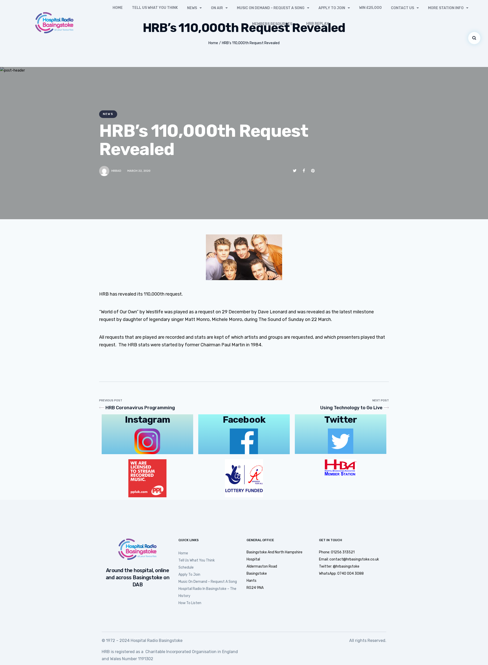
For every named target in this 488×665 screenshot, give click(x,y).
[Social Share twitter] (295, 170)
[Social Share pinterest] (313, 170)
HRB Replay (317, 24)
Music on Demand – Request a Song (270, 8)
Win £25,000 (370, 8)
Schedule (186, 567)
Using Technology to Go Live (351, 408)
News (192, 8)
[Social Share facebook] (304, 170)
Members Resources (272, 24)
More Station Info (446, 8)
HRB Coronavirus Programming (140, 408)
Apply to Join (331, 8)
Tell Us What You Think (155, 8)
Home (118, 8)
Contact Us (402, 8)
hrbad (116, 171)
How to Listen (189, 603)
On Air (217, 8)
